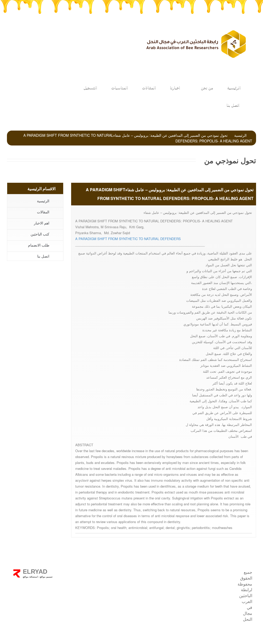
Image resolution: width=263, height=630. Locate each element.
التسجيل (90, 87)
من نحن (206, 87)
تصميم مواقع (46, 577)
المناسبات (119, 87)
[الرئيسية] (195, 43)
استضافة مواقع (30, 577)
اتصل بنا (233, 104)
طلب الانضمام (104, 41)
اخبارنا (175, 87)
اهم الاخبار (41, 222)
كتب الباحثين (40, 233)
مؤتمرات (61, 41)
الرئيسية (234, 87)
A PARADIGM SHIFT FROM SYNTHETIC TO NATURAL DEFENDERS (128, 238)
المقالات (149, 87)
